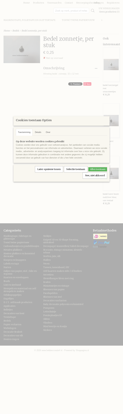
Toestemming (24, 132)
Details (38, 132)
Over (48, 132)
